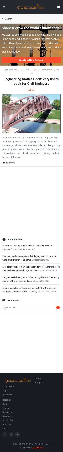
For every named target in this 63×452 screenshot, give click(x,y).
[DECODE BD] (31, 7)
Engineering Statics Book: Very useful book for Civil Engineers (31, 81)
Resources (7, 394)
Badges (38, 382)
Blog (4, 404)
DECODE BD (37, 447)
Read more (8, 163)
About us (6, 424)
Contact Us (7, 420)
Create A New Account (31, 60)
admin (31, 90)
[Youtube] (11, 434)
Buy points (7, 416)
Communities (8, 386)
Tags (4, 390)
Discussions (8, 412)
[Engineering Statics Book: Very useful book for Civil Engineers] (31, 113)
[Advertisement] (31, 200)
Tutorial (38, 378)
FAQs (4, 428)
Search (8, 18)
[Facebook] (4, 434)
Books (36, 69)
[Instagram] (17, 434)
